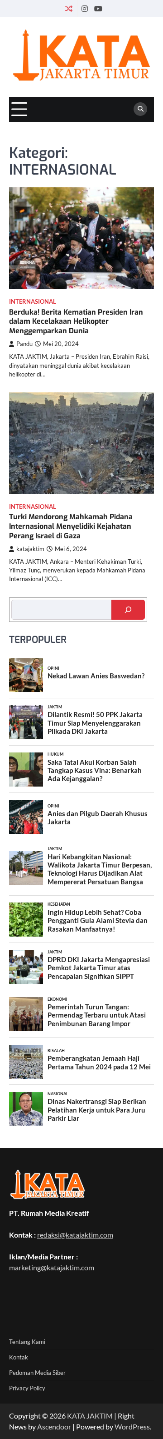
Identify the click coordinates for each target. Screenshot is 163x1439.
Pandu (24, 344)
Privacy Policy (27, 1388)
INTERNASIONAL (32, 301)
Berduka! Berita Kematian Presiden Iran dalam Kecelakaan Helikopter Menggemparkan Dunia (76, 321)
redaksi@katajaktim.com (75, 1234)
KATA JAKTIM (90, 1415)
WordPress (132, 1426)
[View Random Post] (69, 8)
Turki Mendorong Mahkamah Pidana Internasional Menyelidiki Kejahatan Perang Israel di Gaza (71, 526)
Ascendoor (54, 1426)
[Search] (140, 109)
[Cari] (128, 610)
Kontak (18, 1357)
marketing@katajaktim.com (51, 1267)
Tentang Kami (27, 1341)
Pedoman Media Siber (37, 1372)
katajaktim (30, 549)
